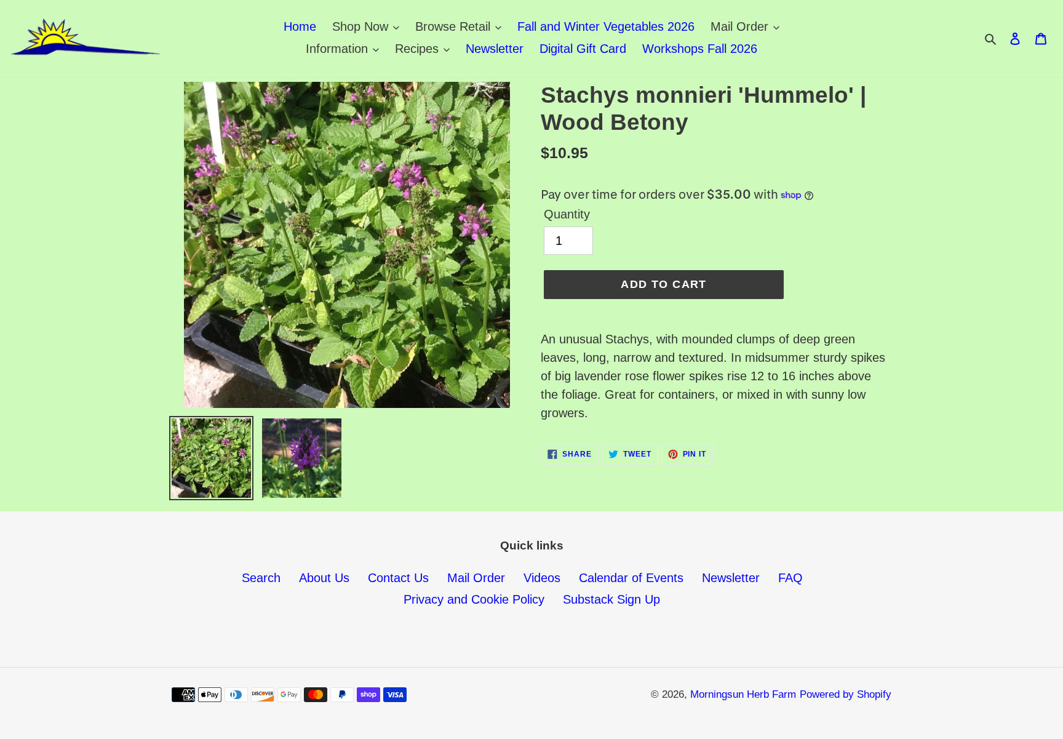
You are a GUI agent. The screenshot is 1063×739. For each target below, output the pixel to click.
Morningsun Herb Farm (743, 694)
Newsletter (731, 578)
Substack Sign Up (611, 599)
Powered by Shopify (845, 694)
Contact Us (398, 578)
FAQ (790, 578)
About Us (324, 578)
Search (261, 578)
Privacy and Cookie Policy (474, 599)
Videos (542, 578)
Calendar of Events (631, 578)
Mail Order (476, 578)
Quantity (567, 214)
